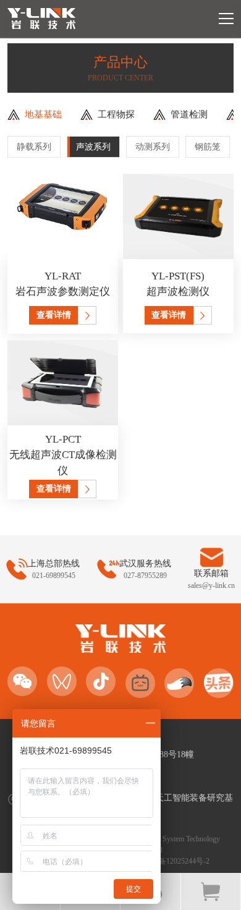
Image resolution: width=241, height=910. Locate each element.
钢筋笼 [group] (208, 146)
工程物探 (116, 114)
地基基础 (43, 114)
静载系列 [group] (34, 146)
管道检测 (189, 114)
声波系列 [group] (93, 146)
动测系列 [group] (152, 146)
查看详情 (53, 315)
